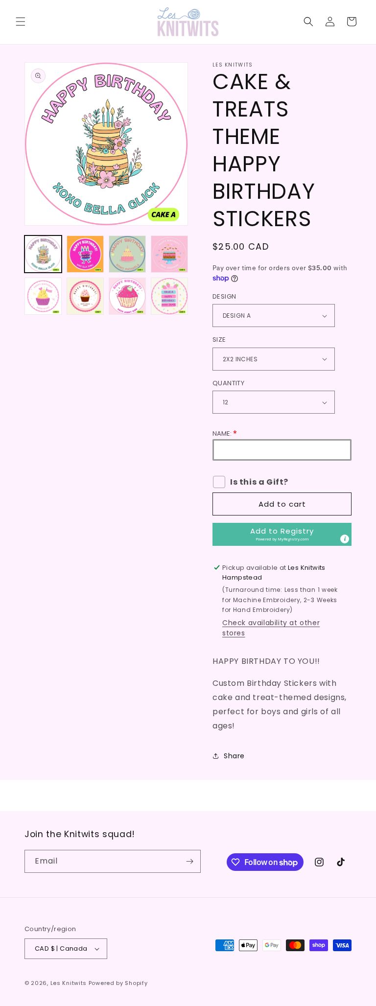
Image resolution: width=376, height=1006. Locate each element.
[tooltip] (344, 539)
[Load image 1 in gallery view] (43, 254)
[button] (20, 21)
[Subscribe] (189, 861)
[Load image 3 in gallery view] (127, 254)
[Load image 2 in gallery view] (85, 254)
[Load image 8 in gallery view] (169, 296)
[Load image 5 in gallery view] (43, 296)
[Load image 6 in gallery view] (85, 296)
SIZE (219, 339)
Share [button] (234, 756)
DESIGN (224, 296)
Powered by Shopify (118, 983)
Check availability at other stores (271, 628)
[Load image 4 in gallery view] (169, 254)
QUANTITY (228, 383)
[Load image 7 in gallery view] (127, 296)
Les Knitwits (68, 983)
